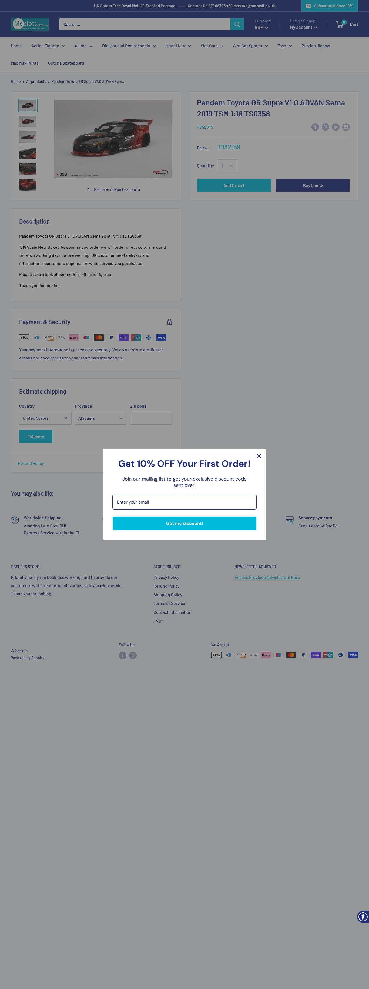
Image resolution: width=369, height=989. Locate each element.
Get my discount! (184, 523)
